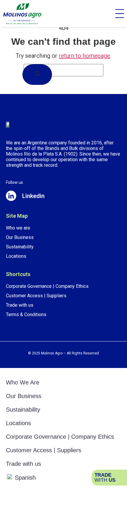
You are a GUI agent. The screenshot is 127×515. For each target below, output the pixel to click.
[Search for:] (63, 70)
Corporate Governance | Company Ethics (60, 436)
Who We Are (22, 382)
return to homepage (84, 55)
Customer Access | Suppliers (43, 450)
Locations (18, 423)
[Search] (37, 74)
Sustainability (23, 409)
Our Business (23, 396)
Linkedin (33, 195)
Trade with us (23, 463)
